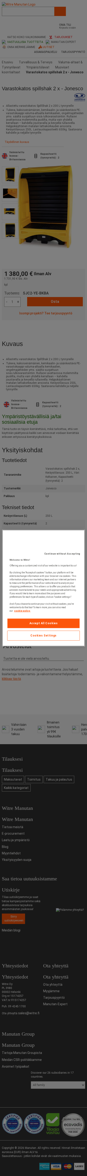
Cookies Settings (43, 635)
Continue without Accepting (62, 553)
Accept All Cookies (43, 623)
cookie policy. (22, 611)
